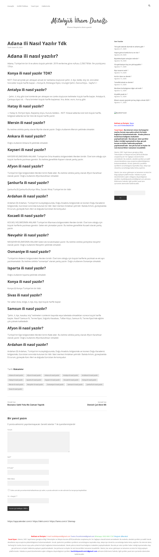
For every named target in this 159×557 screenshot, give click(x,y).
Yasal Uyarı (35, 6)
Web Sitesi (11, 479)
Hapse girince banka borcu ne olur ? (127, 53)
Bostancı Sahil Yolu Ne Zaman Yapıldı (25, 404)
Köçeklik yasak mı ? (120, 94)
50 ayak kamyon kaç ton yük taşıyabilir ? (128, 64)
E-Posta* (10, 468)
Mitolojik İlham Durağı (79, 21)
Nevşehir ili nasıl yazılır (35, 384)
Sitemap (71, 521)
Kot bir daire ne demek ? (122, 76)
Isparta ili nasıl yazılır (34, 380)
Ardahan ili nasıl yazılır (90, 375)
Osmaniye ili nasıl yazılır (55, 384)
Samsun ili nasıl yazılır (75, 384)
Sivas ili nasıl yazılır (15, 389)
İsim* (9, 457)
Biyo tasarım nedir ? (121, 70)
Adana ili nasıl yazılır (16, 375)
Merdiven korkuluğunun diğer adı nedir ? (128, 88)
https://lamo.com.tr (58, 521)
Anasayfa (10, 6)
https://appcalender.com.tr (19, 521)
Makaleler (18, 369)
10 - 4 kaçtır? (12, 496)
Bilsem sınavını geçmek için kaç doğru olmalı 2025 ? (132, 100)
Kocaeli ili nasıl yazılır (71, 380)
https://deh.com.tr (41, 521)
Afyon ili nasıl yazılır (34, 375)
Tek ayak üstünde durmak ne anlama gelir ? (129, 47)
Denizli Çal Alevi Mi (96, 404)
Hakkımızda (46, 6)
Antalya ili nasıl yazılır (70, 375)
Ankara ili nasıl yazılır (52, 375)
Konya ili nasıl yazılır (89, 380)
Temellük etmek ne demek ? (124, 82)
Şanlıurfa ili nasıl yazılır (94, 384)
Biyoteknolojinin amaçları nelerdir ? (126, 59)
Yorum (9, 430)
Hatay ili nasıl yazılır (16, 380)
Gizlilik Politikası (22, 6)
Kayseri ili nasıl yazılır (52, 380)
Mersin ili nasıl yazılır (16, 384)
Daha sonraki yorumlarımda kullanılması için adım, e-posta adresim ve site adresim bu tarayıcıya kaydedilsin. (48, 490)
